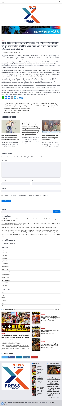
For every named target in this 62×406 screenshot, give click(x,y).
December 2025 (6, 272)
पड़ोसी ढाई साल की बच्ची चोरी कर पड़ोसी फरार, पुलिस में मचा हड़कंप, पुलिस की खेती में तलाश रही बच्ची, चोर (10, 137)
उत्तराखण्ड (3, 40)
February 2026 (5, 266)
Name (4, 181)
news (4, 339)
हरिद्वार (3, 306)
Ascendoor (36, 402)
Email (34, 181)
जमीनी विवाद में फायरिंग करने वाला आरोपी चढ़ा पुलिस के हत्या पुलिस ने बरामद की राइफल (50, 137)
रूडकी (3, 303)
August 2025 (5, 283)
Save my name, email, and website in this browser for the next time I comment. (26, 195)
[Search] (59, 2)
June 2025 (4, 285)
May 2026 (4, 258)
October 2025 (5, 277)
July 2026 (4, 252)
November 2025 (6, 274)
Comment (5, 160)
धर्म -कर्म (3, 297)
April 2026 (4, 261)
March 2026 (5, 263)
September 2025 (6, 280)
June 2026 (4, 255)
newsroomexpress (7, 52)
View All (57, 309)
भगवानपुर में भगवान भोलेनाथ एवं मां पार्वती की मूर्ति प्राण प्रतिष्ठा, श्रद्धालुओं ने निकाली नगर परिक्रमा (15, 336)
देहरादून (3, 295)
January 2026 (5, 269)
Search (4, 209)
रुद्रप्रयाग (4, 300)
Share (20, 98)
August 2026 (5, 250)
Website (4, 188)
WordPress (51, 402)
